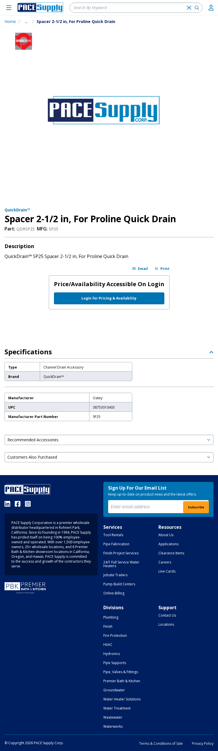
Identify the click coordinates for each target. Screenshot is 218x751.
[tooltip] (26, 21)
